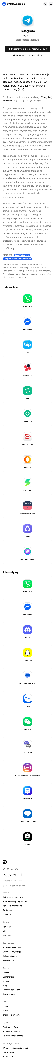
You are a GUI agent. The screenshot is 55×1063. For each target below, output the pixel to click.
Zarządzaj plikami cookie (12, 881)
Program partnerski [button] (11, 990)
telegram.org (27, 35)
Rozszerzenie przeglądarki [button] (15, 901)
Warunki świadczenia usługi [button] (15, 1048)
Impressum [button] (8, 1056)
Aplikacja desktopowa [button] (13, 897)
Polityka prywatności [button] (12, 1031)
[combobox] (15, 875)
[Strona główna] (13, 4)
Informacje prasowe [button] (11, 1015)
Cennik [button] (6, 972)
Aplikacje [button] (7, 926)
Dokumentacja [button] (9, 977)
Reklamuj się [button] (8, 960)
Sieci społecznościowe (27, 39)
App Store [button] (20, 55)
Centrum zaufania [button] (10, 1027)
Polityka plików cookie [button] (13, 1036)
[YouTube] (12, 869)
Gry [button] (4, 931)
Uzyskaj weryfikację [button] (12, 952)
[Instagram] (16, 869)
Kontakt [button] (6, 981)
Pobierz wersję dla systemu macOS (29, 48)
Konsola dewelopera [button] (12, 947)
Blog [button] (5, 985)
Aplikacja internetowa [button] (12, 906)
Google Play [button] (36, 55)
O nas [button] (5, 1006)
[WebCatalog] (5, 862)
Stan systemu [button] (9, 994)
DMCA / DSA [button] (8, 1052)
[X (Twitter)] (4, 869)
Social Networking (22, 255)
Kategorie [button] (7, 935)
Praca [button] (5, 1010)
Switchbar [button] (7, 910)
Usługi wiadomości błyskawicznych (17, 259)
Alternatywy (11, 572)
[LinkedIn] (8, 869)
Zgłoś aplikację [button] (10, 956)
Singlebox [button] (7, 914)
